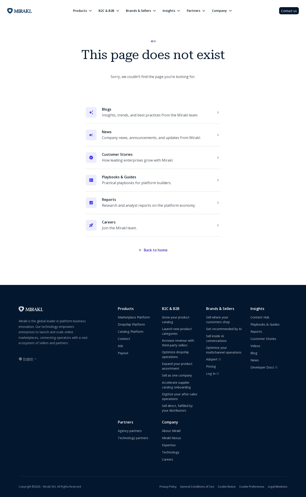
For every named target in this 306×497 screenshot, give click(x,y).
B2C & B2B (106, 10)
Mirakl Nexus (171, 438)
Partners (193, 10)
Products (80, 10)
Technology (170, 452)
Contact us (289, 11)
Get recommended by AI (224, 329)
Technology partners (133, 438)
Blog (253, 353)
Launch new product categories (177, 331)
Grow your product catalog (176, 319)
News (254, 360)
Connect (124, 339)
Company (219, 10)
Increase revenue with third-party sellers (178, 342)
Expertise (169, 445)
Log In (212, 373)
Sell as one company (177, 375)
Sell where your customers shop (218, 319)
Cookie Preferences (251, 487)
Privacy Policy (168, 487)
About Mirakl (171, 431)
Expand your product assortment (177, 366)
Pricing (211, 366)
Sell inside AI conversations (216, 338)
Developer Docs (264, 367)
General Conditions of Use (197, 487)
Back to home (156, 250)
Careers (167, 459)
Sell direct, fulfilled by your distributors (177, 408)
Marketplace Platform (134, 317)
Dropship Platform (131, 324)
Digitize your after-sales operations (179, 396)
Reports (256, 331)
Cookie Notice (227, 487)
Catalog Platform (130, 331)
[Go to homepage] (31, 310)
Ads (120, 346)
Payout (123, 353)
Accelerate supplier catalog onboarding (176, 384)
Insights (169, 10)
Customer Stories (263, 339)
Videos (255, 346)
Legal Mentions (277, 487)
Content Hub (259, 317)
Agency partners (130, 431)
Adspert (213, 359)
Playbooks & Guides (265, 324)
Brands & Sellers (138, 10)
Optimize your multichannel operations (223, 349)
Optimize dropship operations (175, 354)
